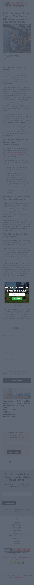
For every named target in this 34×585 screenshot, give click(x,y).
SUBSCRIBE (17, 298)
